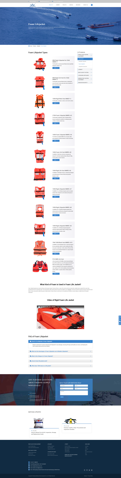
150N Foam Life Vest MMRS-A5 (61, 152)
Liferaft (80, 69)
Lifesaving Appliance (83, 75)
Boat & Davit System (83, 72)
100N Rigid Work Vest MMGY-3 (61, 99)
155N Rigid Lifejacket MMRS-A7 (62, 189)
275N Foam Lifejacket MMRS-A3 (62, 115)
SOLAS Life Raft (67, 446)
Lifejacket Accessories (83, 66)
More (56, 67)
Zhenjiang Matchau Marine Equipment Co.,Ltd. (40, 475)
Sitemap (85, 475)
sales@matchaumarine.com (44, 1)
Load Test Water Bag (31, 446)
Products (51, 4)
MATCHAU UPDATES (34, 412)
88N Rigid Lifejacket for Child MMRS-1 (61, 61)
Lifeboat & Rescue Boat (32, 452)
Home (31, 46)
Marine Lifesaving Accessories (53, 455)
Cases (86, 447)
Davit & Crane (30, 453)
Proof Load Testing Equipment (83, 55)
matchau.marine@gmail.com (57, 1)
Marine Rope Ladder (51, 453)
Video (86, 454)
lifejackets (69, 289)
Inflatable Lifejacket (82, 61)
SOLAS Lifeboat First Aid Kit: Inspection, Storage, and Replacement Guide (43, 433)
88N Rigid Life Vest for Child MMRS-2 (60, 78)
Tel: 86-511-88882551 (33, 462)
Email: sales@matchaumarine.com (35, 465)
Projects (64, 4)
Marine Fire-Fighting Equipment (83, 79)
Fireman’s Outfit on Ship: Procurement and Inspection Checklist (75, 428)
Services (71, 4)
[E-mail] (120, 317)
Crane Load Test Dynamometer (33, 447)
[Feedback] (120, 324)
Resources (78, 4)
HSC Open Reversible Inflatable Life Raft (71, 447)
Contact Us (85, 4)
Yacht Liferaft (67, 450)
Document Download (88, 451)
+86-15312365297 (32, 1)
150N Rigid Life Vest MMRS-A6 (61, 170)
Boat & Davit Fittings (31, 455)
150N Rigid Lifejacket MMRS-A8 (62, 207)
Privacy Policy (90, 475)
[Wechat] (120, 321)
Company (58, 4)
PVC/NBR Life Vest (58, 259)
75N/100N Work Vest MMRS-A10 (62, 242)
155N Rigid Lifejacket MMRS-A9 (62, 226)
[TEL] (120, 319)
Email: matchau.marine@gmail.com (35, 467)
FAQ (86, 453)
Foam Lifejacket (43, 46)
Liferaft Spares (67, 451)
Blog (86, 450)
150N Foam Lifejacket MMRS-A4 (62, 134)
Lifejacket (38, 46)
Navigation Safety (82, 82)
